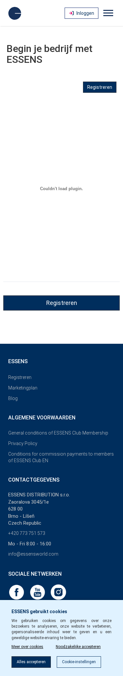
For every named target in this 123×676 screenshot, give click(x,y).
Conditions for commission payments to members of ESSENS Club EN (61, 457)
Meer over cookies (27, 646)
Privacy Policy (22, 443)
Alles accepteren (31, 662)
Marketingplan (22, 387)
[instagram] (58, 592)
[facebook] (17, 592)
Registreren (99, 87)
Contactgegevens (33, 480)
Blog (13, 398)
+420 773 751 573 (26, 533)
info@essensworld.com (33, 554)
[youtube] (38, 592)
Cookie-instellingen (79, 662)
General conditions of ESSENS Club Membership (58, 433)
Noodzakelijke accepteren (78, 646)
